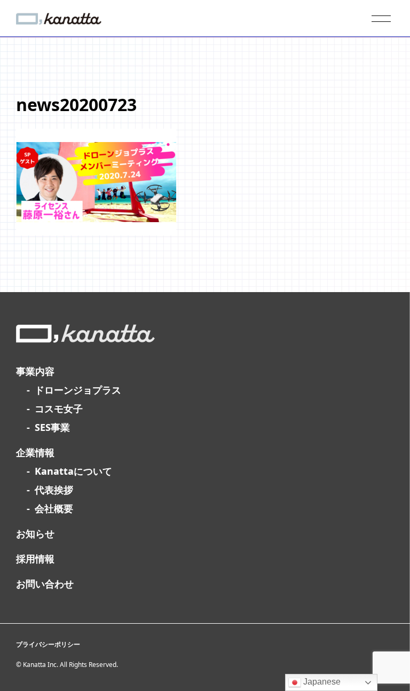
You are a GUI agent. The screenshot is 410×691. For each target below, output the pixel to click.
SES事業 (52, 427)
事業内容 (35, 371)
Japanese (321, 681)
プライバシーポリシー (48, 644)
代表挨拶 (54, 489)
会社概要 (54, 508)
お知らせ (35, 533)
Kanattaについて (73, 471)
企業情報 (35, 452)
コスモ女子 (59, 408)
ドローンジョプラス (78, 389)
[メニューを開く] (381, 18)
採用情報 (35, 558)
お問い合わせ (45, 583)
